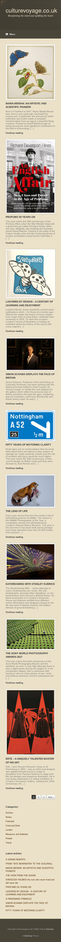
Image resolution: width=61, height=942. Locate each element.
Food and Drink (13, 825)
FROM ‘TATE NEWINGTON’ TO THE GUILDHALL (29, 863)
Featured (10, 821)
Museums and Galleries (17, 834)
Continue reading (15, 132)
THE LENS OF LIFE (17, 511)
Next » (51, 797)
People (9, 838)
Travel (8, 842)
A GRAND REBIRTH (15, 859)
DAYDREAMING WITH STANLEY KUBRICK (30, 584)
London (9, 829)
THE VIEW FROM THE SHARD (21, 875)
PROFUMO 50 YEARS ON (20, 217)
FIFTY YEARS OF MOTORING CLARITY (28, 444)
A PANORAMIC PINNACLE (19, 898)
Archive (9, 812)
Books (9, 816)
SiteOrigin (28, 935)
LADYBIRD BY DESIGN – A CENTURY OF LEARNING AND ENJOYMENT (26, 893)
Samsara (50, 929)
